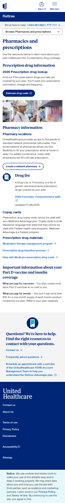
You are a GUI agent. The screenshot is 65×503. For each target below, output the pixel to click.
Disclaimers (9, 436)
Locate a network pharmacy (21, 166)
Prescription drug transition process (24, 250)
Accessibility (10, 446)
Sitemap (7, 457)
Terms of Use (20, 495)
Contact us (12, 350)
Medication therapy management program (28, 243)
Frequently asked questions (22, 357)
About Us (8, 411)
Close (61, 473)
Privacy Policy (46, 491)
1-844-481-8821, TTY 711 (42, 25)
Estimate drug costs (17, 93)
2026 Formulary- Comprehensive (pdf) (37, 196)
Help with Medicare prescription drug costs (28, 257)
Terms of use (10, 422)
